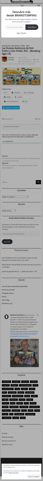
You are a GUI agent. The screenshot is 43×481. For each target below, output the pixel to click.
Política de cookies (13, 472)
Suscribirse (32, 27)
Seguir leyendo (21, 33)
